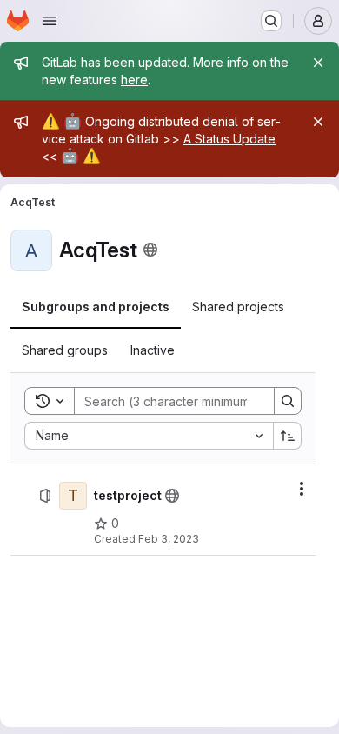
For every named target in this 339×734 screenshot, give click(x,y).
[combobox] (148, 436)
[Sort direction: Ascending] (288, 436)
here (134, 79)
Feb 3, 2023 (168, 538)
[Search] (288, 401)
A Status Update (229, 138)
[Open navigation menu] (49, 21)
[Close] (318, 62)
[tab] (95, 307)
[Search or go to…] (271, 20)
